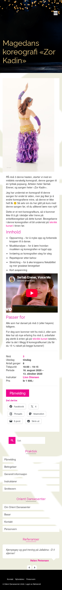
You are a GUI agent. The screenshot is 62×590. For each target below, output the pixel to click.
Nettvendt (37, 584)
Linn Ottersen (31, 377)
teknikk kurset (40, 338)
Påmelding (17, 393)
